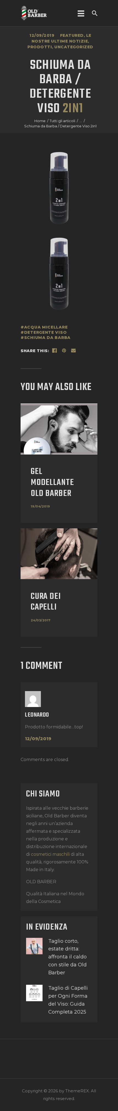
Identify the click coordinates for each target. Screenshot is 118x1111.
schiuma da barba (47, 337)
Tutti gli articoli (62, 121)
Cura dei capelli (46, 602)
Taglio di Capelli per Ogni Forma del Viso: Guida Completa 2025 (68, 1000)
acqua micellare (46, 327)
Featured (72, 35)
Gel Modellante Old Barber (52, 482)
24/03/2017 (41, 620)
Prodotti (39, 46)
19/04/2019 (40, 506)
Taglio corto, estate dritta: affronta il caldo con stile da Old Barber (67, 957)
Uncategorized (73, 46)
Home (40, 121)
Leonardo (37, 715)
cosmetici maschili (50, 854)
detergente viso (45, 332)
